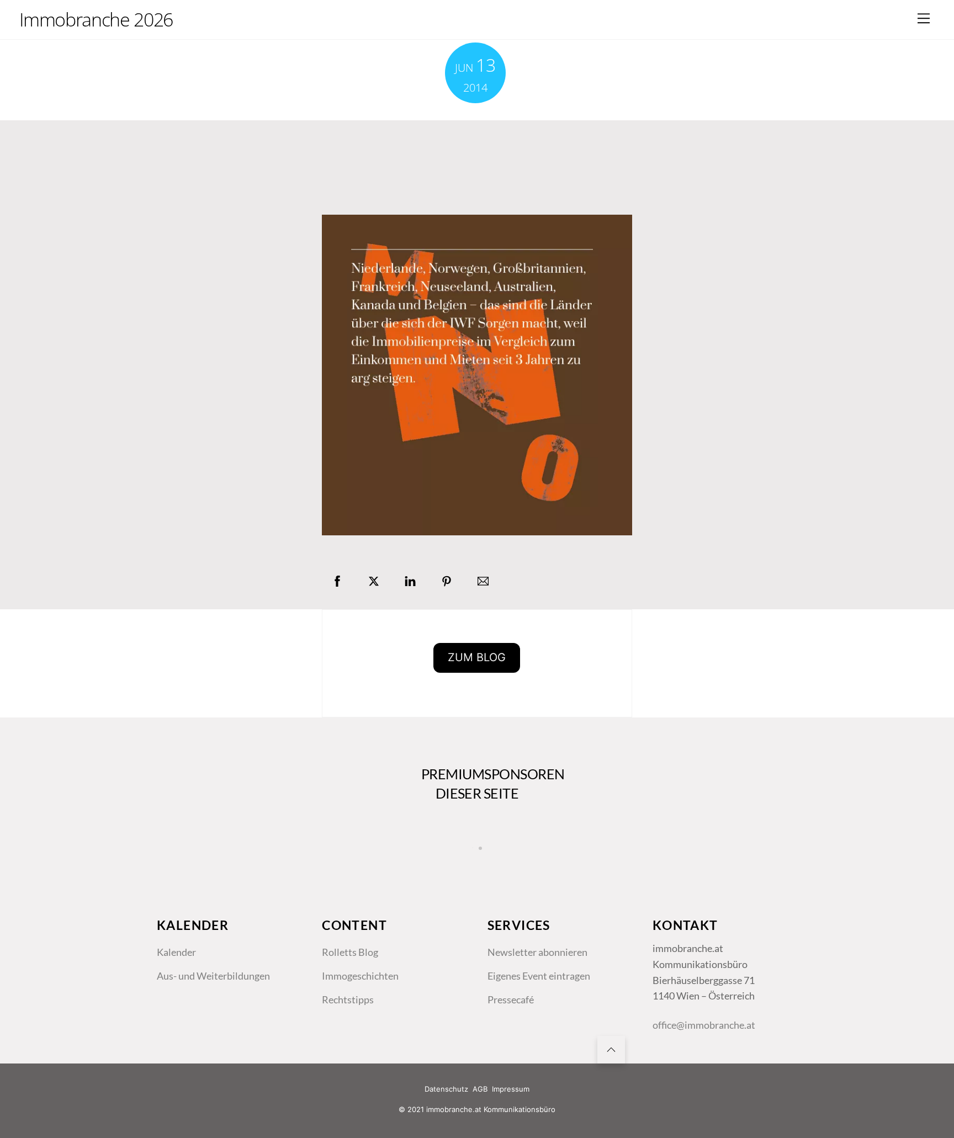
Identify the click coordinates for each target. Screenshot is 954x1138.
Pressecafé (510, 999)
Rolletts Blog (350, 952)
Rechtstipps (348, 999)
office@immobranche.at (704, 1025)
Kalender (176, 952)
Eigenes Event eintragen (538, 976)
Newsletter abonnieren (537, 952)
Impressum (510, 1088)
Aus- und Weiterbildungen (213, 976)
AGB (480, 1088)
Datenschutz (446, 1088)
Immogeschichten (360, 976)
